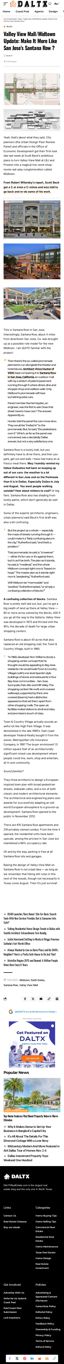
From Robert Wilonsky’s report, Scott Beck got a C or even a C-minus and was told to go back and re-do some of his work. (31, 187)
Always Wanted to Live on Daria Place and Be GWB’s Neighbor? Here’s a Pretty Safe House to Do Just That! (31, 952)
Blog (9, 27)
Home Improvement (16, 1111)
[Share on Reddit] (39, 1358)
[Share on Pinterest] (24, 1358)
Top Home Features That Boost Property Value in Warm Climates (31, 1118)
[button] (7, 3)
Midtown (25, 980)
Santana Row (11, 985)
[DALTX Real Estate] (28, 3)
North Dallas (37, 980)
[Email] (47, 1358)
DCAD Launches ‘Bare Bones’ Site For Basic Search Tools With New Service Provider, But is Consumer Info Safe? (30, 918)
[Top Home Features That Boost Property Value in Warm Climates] (32, 1095)
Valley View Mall (28, 985)
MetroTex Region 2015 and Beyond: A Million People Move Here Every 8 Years (31, 962)
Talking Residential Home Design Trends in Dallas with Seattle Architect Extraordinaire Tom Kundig (32, 930)
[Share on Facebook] (9, 1358)
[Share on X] (17, 1358)
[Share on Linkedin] (32, 1358)
